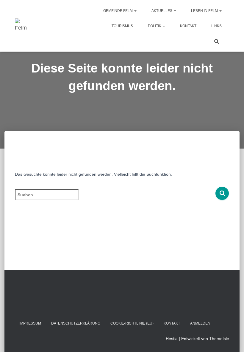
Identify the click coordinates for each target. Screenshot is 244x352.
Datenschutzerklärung (75, 323)
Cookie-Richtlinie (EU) (132, 323)
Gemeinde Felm (118, 11)
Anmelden (200, 323)
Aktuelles (162, 11)
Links (216, 26)
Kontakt (188, 26)
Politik (155, 26)
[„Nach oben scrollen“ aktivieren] (232, 340)
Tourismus (122, 26)
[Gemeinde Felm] (21, 25)
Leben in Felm (205, 11)
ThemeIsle (219, 338)
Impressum (30, 323)
